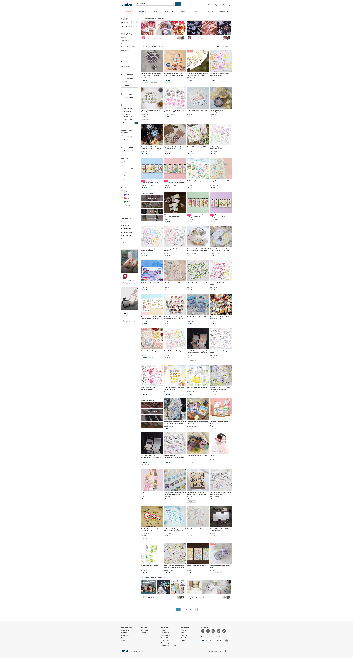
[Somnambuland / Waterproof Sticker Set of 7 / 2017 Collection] (198, 480)
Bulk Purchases (165, 632)
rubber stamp (172, 7)
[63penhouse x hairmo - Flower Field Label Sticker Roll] (175, 202)
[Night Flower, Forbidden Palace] (152, 270)
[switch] (129, 22)
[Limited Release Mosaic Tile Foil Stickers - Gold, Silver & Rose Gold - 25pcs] (152, 61)
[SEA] (152, 480)
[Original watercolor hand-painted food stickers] (198, 409)
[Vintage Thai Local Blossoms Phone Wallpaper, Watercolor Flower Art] (152, 168)
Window (123, 640)
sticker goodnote (126, 232)
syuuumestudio (214, 78)
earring (144, 7)
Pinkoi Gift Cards (125, 635)
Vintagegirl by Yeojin (216, 185)
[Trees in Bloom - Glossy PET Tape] (198, 134)
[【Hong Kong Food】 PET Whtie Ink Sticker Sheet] (175, 375)
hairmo (166, 219)
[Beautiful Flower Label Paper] (175, 339)
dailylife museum (215, 253)
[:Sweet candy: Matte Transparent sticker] (221, 270)
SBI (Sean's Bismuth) (193, 78)
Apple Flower (145, 78)
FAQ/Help (163, 630)
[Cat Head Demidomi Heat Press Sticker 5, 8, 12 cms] (152, 517)
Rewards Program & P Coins (168, 645)
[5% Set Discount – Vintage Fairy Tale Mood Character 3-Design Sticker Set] (175, 305)
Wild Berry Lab (191, 253)
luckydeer (213, 533)
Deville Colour (168, 392)
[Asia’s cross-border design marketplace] (126, 5)
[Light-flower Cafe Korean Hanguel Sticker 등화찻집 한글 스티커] (175, 134)
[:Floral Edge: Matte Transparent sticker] (175, 236)
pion (156, 7)
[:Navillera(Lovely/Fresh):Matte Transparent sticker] (221, 61)
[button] (136, 123)
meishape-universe (146, 114)
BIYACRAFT (190, 185)
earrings (166, 7)
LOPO (166, 321)
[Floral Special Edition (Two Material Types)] (221, 98)
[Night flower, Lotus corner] (152, 553)
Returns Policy (165, 643)
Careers (183, 640)
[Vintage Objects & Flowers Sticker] (221, 168)
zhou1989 (190, 355)
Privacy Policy (165, 640)
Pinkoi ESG (184, 635)
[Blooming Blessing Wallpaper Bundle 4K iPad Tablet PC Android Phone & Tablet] (221, 202)
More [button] (122, 54)
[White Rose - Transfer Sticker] (175, 270)
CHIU (142, 497)
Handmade (138, 7)
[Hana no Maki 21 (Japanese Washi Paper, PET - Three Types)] (175, 480)
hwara (143, 355)
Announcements (165, 635)
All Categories (125, 630)
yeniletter (167, 355)
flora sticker (125, 225)
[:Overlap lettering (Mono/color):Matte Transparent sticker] (175, 443)
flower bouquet (126, 235)
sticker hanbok (126, 229)
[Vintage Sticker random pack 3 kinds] (221, 409)
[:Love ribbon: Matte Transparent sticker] (221, 339)
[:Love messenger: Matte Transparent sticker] (152, 375)
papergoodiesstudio (147, 185)
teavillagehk (167, 78)
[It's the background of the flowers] (198, 98)
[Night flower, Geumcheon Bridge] (198, 375)
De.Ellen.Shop (214, 321)
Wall (122, 637)
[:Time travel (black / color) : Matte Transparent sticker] (221, 480)
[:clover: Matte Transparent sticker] (198, 270)
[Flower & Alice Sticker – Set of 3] (198, 553)
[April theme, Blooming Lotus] (198, 168)
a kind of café (191, 460)
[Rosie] (221, 443)
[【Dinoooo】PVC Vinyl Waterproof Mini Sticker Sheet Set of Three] (175, 517)
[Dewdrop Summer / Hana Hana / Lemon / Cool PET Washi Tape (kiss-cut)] (221, 236)
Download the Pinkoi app (213, 640)
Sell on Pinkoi (208, 5)
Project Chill (167, 151)
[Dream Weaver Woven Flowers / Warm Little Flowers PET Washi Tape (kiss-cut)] (152, 134)
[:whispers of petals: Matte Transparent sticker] (221, 134)
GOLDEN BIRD (145, 321)
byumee (212, 570)
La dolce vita (150, 7)
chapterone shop (146, 533)
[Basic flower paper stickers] (198, 517)
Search (178, 4)
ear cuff (161, 7)
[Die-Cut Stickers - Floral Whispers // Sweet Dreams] (221, 517)
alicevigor (190, 570)
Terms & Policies (165, 637)
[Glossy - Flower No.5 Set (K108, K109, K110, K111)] (221, 305)
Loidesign (167, 287)
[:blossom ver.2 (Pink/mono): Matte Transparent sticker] (175, 98)
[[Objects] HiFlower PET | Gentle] (198, 443)
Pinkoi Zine (124, 632)
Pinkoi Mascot (185, 637)
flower (123, 239)
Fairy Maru (213, 114)
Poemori (212, 426)
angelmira (190, 151)
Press (182, 632)
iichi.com (183, 643)
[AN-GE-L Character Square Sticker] (198, 305)
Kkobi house (190, 114)
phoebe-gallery (191, 426)
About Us (183, 630)
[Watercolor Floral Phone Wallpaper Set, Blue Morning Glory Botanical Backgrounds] (175, 168)
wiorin (188, 533)
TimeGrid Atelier (146, 151)
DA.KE (212, 460)
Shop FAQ (144, 632)
